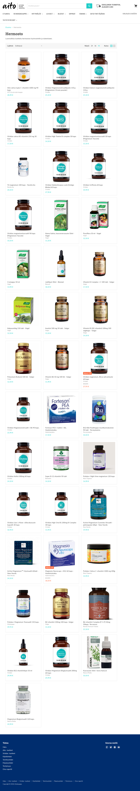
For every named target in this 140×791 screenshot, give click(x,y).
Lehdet (49, 14)
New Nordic (87, 527)
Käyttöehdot (7, 756)
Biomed (47, 284)
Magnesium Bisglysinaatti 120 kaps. (20, 719)
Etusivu (6, 14)
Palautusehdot (8, 763)
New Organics (87, 478)
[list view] (114, 46)
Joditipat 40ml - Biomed (54, 282)
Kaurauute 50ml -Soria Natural (95, 671)
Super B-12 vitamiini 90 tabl (56, 476)
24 (92, 46)
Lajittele (10, 46)
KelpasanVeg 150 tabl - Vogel (18, 328)
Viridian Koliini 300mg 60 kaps (19, 476)
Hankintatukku (49, 432)
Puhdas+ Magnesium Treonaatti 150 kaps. (23, 622)
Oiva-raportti (7, 769)
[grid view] (111, 46)
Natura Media (87, 673)
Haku (4, 747)
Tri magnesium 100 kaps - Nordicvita (21, 185)
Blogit (61, 14)
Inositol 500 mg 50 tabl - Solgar (57, 328)
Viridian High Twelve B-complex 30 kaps (60, 136)
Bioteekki (48, 478)
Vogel (47, 238)
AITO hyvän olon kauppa (14, 92)
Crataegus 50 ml (13, 282)
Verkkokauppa (20, 14)
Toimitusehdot (8, 760)
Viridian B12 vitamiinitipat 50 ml (19, 671)
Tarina (82, 14)
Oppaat (72, 14)
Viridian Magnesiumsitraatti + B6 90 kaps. (23, 428)
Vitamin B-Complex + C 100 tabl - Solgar (98, 282)
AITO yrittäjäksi (97, 14)
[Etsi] (89, 5)
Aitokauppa (10, 624)
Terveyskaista (87, 432)
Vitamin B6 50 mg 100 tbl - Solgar (58, 377)
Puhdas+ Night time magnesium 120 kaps (99, 476)
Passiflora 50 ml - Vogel (92, 233)
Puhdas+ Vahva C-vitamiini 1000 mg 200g (99, 571)
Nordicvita (10, 187)
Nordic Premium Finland (90, 626)
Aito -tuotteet (8, 750)
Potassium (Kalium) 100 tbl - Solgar (20, 377)
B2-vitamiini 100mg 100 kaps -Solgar (59, 622)
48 (99, 46)
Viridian (47, 92)
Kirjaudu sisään (130, 14)
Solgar (85, 284)
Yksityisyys (7, 766)
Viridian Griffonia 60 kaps (93, 185)
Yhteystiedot (9, 20)
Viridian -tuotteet (9, 753)
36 (95, 46)
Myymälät (37, 14)
